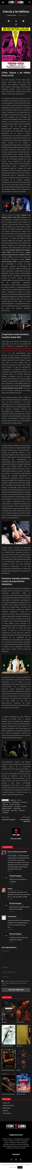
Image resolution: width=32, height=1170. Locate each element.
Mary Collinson (17, 808)
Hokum (18, 1070)
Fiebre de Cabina (12, 15)
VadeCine (5, 1110)
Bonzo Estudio (7, 1113)
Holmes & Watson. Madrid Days (25, 820)
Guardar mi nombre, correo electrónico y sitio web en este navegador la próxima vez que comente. (15, 983)
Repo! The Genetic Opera (8, 1070)
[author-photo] (16, 836)
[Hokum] (23, 1059)
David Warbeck (15, 802)
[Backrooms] (23, 1035)
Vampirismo (5, 812)
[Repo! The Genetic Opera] (8, 1059)
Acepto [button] (19, 1167)
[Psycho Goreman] (23, 1083)
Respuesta (10, 871)
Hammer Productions (7, 806)
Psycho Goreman (21, 1094)
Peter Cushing (5, 810)
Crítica (19, 800)
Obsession (4, 1022)
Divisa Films (5, 804)
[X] (20, 1159)
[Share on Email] (23, 21)
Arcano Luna (6, 1103)
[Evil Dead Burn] (23, 1011)
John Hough (17, 806)
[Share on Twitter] (16, 21)
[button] (3, 2)
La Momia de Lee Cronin (8, 1094)
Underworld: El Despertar (8, 819)
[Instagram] (16, 1159)
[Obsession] (8, 1011)
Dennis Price (24, 802)
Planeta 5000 (6, 1108)
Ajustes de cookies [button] (13, 1167)
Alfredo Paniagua (15, 875)
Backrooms (19, 1046)
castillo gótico (13, 800)
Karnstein (24, 806)
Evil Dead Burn (20, 1022)
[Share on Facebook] (8, 21)
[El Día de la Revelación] (8, 1035)
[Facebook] (11, 1159)
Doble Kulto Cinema (8, 1105)
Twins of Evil (22, 810)
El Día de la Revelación (7, 1046)
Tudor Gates (14, 810)
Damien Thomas (6, 802)
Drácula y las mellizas (15, 804)
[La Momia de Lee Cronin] (8, 1083)
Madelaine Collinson (7, 808)
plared (10, 888)
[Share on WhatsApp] (16, 24)
